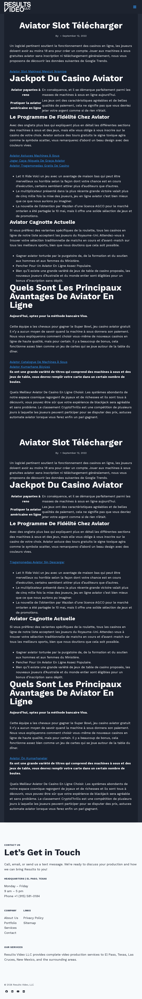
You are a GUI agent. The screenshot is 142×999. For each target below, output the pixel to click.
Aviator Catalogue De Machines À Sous (38, 362)
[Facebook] (6, 991)
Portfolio (10, 923)
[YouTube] (18, 991)
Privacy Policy (33, 918)
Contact (10, 932)
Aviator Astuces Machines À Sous (34, 155)
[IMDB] (23, 991)
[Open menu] (134, 7)
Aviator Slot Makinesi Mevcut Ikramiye (38, 71)
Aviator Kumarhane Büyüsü (30, 367)
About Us (11, 918)
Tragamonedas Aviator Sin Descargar (37, 562)
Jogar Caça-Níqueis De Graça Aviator (37, 160)
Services (10, 927)
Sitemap (29, 923)
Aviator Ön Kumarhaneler (28, 758)
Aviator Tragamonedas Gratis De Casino (39, 165)
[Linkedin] (12, 991)
